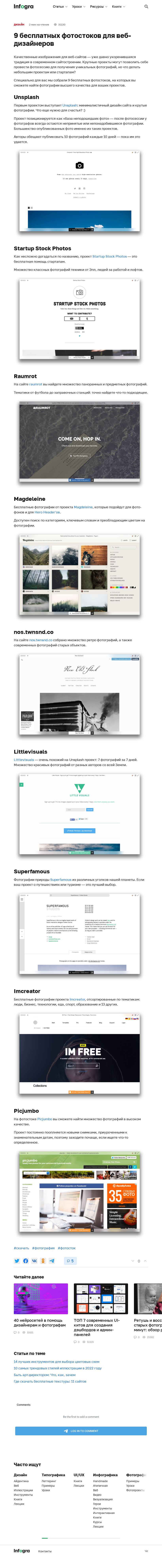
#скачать (21, 1248)
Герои (97, 1503)
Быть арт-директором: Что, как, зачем (44, 1375)
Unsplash (69, 105)
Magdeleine (83, 507)
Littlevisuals (24, 760)
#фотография (43, 1248)
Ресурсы (97, 6)
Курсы (97, 1522)
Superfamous (61, 879)
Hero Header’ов (47, 512)
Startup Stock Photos (109, 256)
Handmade (100, 1481)
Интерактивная (104, 1513)
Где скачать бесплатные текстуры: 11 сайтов (50, 1381)
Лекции (19, 1503)
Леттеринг (49, 1481)
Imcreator (77, 999)
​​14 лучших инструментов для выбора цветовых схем (56, 1361)
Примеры (48, 1485)
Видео (97, 1494)
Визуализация (103, 1499)
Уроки (77, 6)
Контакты (45, 1551)
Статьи (58, 6)
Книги (117, 6)
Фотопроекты (135, 1490)
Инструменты (23, 1494)
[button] (146, 6)
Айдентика (21, 1481)
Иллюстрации (23, 1490)
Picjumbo (44, 1119)
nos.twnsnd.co (40, 640)
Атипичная (100, 1485)
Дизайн (19, 24)
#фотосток (67, 1248)
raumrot (35, 384)
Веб (16, 1485)
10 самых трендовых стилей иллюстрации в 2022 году (58, 1368)
